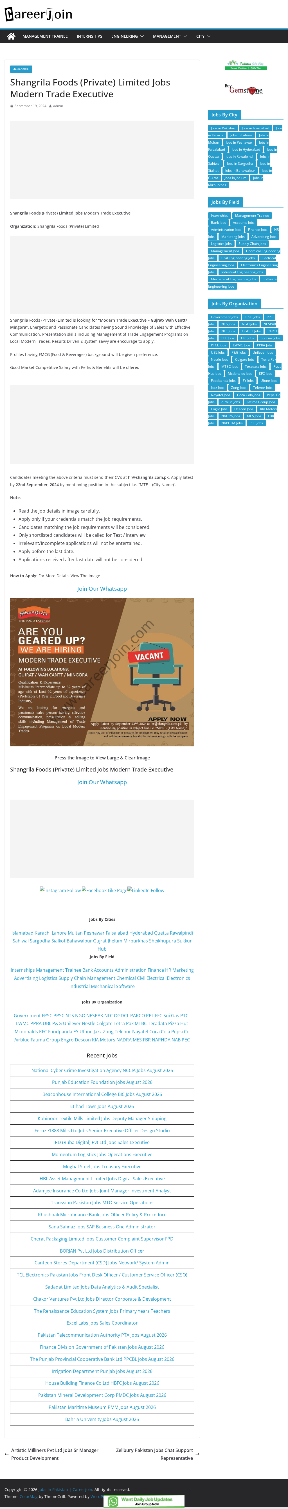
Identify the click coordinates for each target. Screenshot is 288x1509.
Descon (83, 1040)
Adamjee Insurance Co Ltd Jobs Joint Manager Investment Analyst (102, 1191)
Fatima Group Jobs (261, 402)
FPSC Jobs (252, 317)
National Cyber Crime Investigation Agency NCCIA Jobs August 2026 (102, 1070)
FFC (158, 1015)
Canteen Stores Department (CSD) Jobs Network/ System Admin (102, 1263)
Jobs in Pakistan (223, 128)
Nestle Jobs (219, 359)
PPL (150, 1015)
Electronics (178, 978)
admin (58, 105)
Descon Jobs (243, 409)
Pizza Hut (178, 1023)
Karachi (43, 933)
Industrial (79, 986)
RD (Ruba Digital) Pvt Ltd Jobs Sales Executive (102, 1142)
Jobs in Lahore (241, 135)
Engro (67, 1040)
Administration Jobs (226, 229)
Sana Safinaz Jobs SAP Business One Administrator (102, 1227)
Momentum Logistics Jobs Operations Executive (102, 1154)
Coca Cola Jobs (248, 395)
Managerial (21, 69)
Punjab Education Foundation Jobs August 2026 (102, 1082)
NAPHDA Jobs (232, 423)
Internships (89, 36)
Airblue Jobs (230, 402)
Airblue (22, 1040)
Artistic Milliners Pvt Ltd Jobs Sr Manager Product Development (54, 1454)
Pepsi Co (180, 1031)
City (200, 36)
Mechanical (103, 986)
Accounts (104, 970)
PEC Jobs (256, 423)
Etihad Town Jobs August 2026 (102, 1106)
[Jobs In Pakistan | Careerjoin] (11, 36)
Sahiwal (21, 941)
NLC (108, 1015)
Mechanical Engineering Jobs (233, 279)
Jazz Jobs (217, 387)
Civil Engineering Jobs (238, 258)
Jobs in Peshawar (239, 142)
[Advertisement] (102, 160)
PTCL (185, 1015)
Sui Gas (171, 1015)
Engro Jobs (219, 409)
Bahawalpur (79, 941)
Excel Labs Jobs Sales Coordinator (102, 1323)
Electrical (156, 978)
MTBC (141, 1023)
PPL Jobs (227, 338)
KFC (43, 1031)
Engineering (124, 36)
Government (27, 1015)
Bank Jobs (218, 222)
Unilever (72, 1023)
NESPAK (94, 1015)
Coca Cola (159, 1031)
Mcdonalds (26, 1031)
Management (167, 36)
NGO (80, 1015)
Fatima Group (45, 1040)
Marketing (183, 970)
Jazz (98, 1031)
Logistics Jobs (221, 243)
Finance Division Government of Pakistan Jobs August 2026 (102, 1347)
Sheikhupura (162, 941)
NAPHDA (161, 1040)
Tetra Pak (124, 1023)
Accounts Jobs (244, 222)
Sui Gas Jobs (270, 338)
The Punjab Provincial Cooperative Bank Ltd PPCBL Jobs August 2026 (102, 1359)
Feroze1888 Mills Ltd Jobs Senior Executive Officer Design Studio (102, 1130)
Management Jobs (225, 251)
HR (168, 970)
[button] (141, 36)
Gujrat (100, 941)
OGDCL (121, 1015)
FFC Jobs (247, 338)
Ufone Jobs (268, 380)
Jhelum (115, 941)
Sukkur (184, 941)
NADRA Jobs (230, 416)
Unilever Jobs (263, 352)
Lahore (59, 933)
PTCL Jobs (218, 345)
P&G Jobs (238, 352)
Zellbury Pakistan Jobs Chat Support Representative (154, 1454)
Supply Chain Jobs (252, 243)
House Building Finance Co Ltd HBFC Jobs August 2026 (102, 1383)
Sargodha (40, 941)
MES (137, 1040)
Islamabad (22, 933)
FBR (147, 1040)
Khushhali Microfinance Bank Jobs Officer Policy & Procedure (102, 1215)
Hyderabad (141, 933)
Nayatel (140, 1031)
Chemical (126, 978)
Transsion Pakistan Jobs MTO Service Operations (102, 1202)
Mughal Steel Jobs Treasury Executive (102, 1166)
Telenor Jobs (263, 387)
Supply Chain (72, 978)
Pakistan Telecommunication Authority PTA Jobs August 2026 (102, 1335)
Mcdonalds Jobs (240, 373)
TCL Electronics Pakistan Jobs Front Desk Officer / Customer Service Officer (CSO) (102, 1275)
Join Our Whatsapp (102, 588)
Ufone (86, 1031)
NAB (176, 1040)
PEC (186, 1040)
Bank (87, 970)
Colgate (104, 1023)
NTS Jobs (228, 324)
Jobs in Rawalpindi (239, 156)
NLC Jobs (228, 331)
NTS (70, 1015)
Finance (156, 970)
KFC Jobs (265, 373)
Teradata (157, 1023)
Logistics (48, 978)
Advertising (26, 978)
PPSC (58, 1015)
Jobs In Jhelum (235, 177)
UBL (47, 1023)
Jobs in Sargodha (240, 163)
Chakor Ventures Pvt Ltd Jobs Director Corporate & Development (102, 1299)
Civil (141, 978)
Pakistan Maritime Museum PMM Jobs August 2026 (102, 1407)
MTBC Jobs (229, 366)
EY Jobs (248, 380)
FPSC (47, 1015)
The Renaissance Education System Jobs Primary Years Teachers (102, 1311)
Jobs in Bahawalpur (240, 170)
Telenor (123, 1031)
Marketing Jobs (233, 236)
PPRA (36, 1023)
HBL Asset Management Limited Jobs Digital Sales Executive (102, 1179)
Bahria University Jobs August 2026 (102, 1419)
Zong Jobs (238, 387)
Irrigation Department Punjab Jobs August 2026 (102, 1371)
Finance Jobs (257, 229)
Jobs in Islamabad (255, 128)
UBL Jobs (218, 352)
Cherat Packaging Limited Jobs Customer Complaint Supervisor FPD (102, 1239)
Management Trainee (45, 36)
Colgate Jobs (245, 359)
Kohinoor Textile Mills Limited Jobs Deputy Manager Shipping (102, 1118)
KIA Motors (103, 1040)
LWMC (22, 1023)
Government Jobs (224, 317)
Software (125, 986)
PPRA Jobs (265, 345)
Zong (108, 1031)
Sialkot (58, 941)
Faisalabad (117, 933)
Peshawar (94, 933)
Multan (75, 933)
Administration (131, 970)
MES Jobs (254, 416)
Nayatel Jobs (220, 395)
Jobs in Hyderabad (246, 149)
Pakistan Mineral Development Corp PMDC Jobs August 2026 (102, 1395)
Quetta (161, 933)
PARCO (138, 1015)
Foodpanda (60, 1031)
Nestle (88, 1023)
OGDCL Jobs (251, 331)
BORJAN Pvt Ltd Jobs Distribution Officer (102, 1251)
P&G (57, 1023)
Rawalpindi (181, 933)
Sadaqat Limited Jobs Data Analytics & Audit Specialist (102, 1287)
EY (75, 1031)
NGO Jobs (249, 324)
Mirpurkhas (135, 941)
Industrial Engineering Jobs (242, 272)
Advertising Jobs (263, 236)
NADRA (124, 1040)
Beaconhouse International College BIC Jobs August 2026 (102, 1094)
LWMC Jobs (241, 345)
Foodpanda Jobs (223, 380)
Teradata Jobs (256, 366)
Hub (102, 949)
